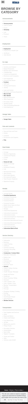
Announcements (8, 23)
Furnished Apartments (10, 195)
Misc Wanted (7, 95)
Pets (5, 140)
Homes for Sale (8, 162)
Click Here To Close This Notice (15, 399)
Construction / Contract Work (11, 253)
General (6, 266)
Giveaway (6, 29)
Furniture (6, 82)
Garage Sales (7, 119)
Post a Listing (18, 390)
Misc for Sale (7, 93)
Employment (7, 48)
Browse (11, 390)
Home (6, 390)
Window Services (8, 300)
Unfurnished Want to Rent (11, 228)
